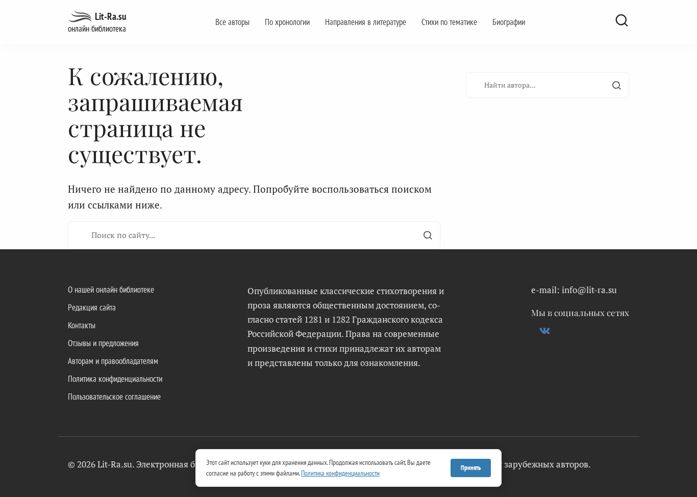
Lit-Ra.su (110, 16)
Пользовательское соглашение (114, 396)
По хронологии (287, 22)
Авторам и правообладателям (113, 361)
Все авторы (232, 22)
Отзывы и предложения (103, 343)
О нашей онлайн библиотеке (111, 289)
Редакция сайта (92, 307)
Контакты (81, 325)
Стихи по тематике (449, 22)
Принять (471, 467)
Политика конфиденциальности (115, 378)
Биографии (508, 22)
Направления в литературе (365, 22)
